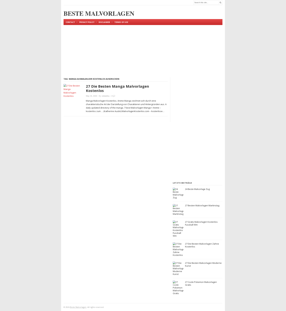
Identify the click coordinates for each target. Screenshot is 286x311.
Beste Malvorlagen (78, 307)
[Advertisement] (143, 48)
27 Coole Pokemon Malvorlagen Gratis (201, 283)
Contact (70, 22)
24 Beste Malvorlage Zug (197, 189)
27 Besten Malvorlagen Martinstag (202, 205)
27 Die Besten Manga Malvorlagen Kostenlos (117, 88)
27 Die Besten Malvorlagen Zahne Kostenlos (202, 245)
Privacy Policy (86, 22)
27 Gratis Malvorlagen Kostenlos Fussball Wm (201, 223)
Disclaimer (104, 22)
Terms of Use (121, 22)
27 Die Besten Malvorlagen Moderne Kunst (203, 264)
